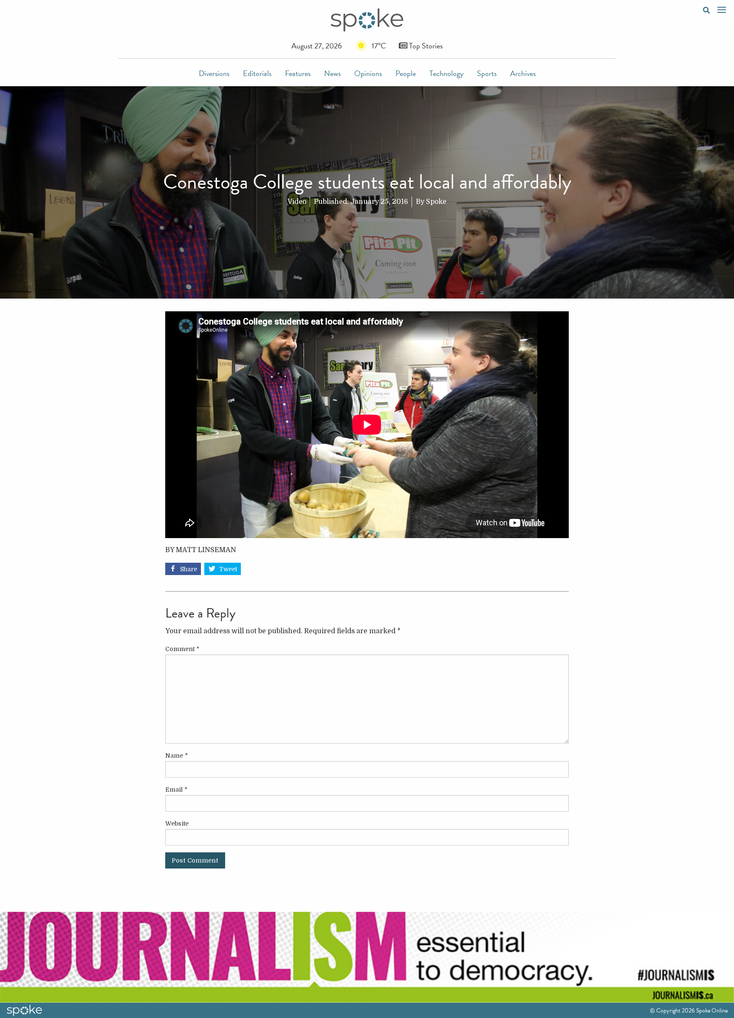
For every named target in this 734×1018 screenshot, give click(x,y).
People (405, 73)
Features (298, 73)
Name (176, 755)
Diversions (214, 73)
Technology (446, 73)
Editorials (257, 73)
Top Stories (425, 45)
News (332, 73)
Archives (523, 73)
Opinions (368, 73)
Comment (182, 649)
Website (177, 823)
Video (297, 202)
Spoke (436, 202)
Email (176, 789)
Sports (487, 73)
